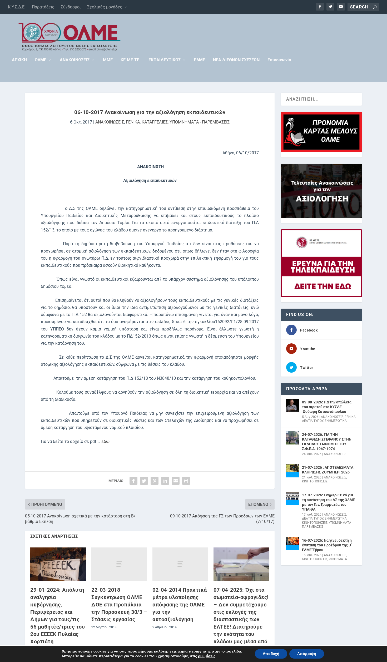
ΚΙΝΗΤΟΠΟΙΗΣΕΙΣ (315, 481)
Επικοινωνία (279, 60)
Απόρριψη (306, 653)
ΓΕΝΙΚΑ (133, 122)
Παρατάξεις (43, 6)
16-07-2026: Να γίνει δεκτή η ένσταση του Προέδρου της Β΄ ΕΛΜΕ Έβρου (327, 545)
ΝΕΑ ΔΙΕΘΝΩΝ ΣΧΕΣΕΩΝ (236, 60)
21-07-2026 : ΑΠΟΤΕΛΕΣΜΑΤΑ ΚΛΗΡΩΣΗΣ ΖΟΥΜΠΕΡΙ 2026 (327, 469)
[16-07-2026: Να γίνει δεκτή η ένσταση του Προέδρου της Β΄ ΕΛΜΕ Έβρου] (292, 543)
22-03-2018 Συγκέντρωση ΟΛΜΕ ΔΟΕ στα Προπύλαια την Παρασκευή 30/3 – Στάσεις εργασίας (119, 605)
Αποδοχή (271, 653)
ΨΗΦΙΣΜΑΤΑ (338, 559)
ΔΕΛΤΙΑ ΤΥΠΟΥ (312, 421)
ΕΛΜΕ (199, 60)
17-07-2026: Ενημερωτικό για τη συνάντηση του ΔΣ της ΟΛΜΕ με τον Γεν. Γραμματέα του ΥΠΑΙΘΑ (328, 502)
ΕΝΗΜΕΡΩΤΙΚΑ (336, 421)
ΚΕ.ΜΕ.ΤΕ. (131, 60)
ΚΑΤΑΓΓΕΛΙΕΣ (155, 122)
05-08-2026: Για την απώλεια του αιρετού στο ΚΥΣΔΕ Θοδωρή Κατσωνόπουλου (326, 407)
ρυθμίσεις (206, 656)
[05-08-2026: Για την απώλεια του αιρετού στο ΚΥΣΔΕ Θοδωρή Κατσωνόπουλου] (292, 405)
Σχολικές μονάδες (104, 6)
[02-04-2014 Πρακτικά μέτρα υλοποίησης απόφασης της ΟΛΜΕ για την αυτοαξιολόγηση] (180, 564)
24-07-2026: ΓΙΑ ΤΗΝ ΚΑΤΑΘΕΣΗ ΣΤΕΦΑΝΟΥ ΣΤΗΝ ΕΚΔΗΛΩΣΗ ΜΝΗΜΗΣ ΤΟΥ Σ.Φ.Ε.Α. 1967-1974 (326, 441)
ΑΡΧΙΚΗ (19, 60)
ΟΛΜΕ (40, 60)
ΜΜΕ (108, 60)
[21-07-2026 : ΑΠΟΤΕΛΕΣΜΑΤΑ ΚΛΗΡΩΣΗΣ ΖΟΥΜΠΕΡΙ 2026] (292, 470)
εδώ (105, 441)
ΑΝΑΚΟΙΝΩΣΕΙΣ (75, 60)
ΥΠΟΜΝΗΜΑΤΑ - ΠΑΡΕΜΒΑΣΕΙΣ (200, 122)
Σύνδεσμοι (71, 6)
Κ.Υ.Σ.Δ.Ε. (17, 6)
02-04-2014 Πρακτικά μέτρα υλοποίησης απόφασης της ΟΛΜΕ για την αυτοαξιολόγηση (179, 605)
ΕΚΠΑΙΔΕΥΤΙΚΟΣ (164, 60)
